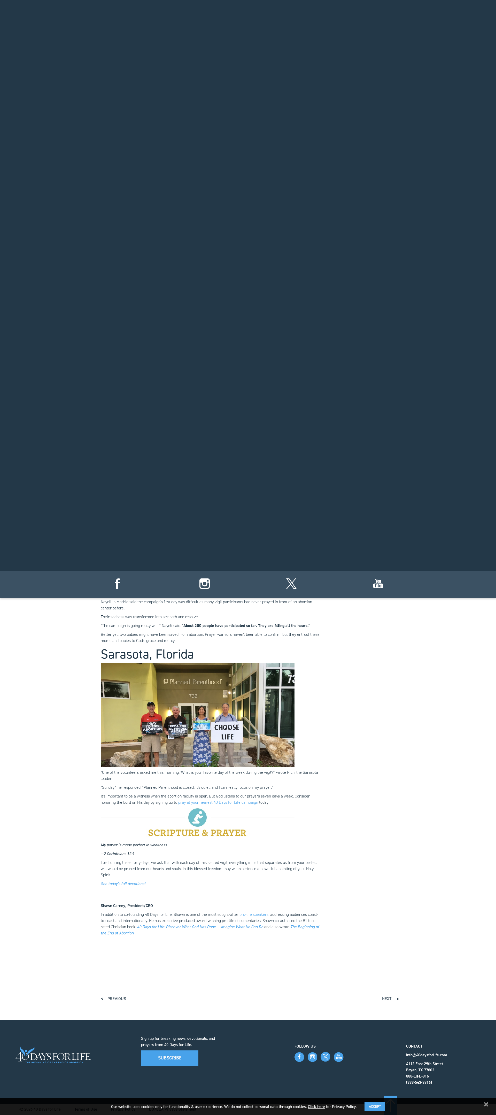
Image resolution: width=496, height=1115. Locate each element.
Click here (316, 1106)
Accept (375, 1106)
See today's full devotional (123, 883)
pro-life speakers (253, 914)
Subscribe (170, 1058)
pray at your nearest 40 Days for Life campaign (218, 802)
